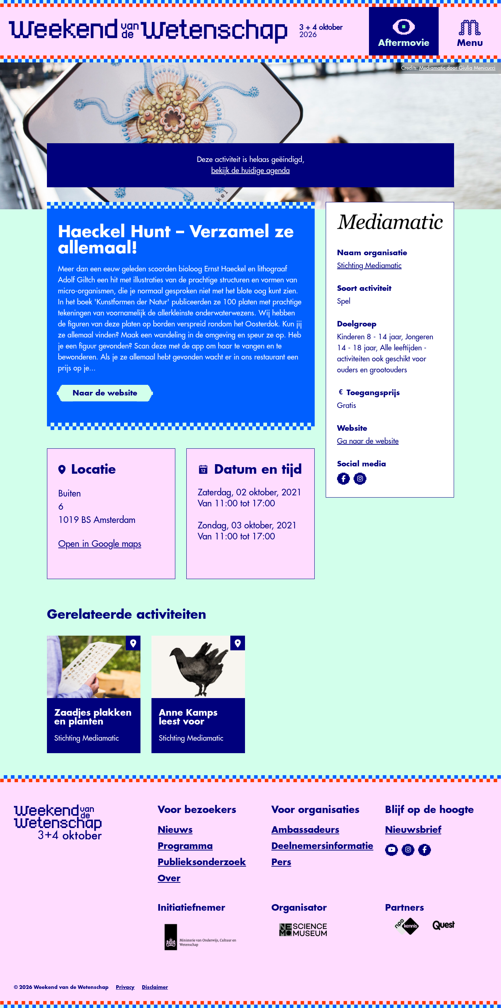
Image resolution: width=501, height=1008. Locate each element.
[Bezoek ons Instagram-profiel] (408, 849)
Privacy (125, 987)
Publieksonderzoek (202, 862)
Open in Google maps (99, 543)
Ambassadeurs (305, 829)
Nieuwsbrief (413, 829)
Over (169, 878)
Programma (185, 846)
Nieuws (175, 829)
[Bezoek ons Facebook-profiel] (424, 849)
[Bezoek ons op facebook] (343, 479)
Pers (281, 862)
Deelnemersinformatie (322, 846)
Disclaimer (155, 987)
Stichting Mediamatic (369, 266)
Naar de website (105, 393)
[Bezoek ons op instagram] (360, 479)
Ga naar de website (368, 441)
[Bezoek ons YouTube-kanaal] (391, 849)
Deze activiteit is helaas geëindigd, (250, 165)
